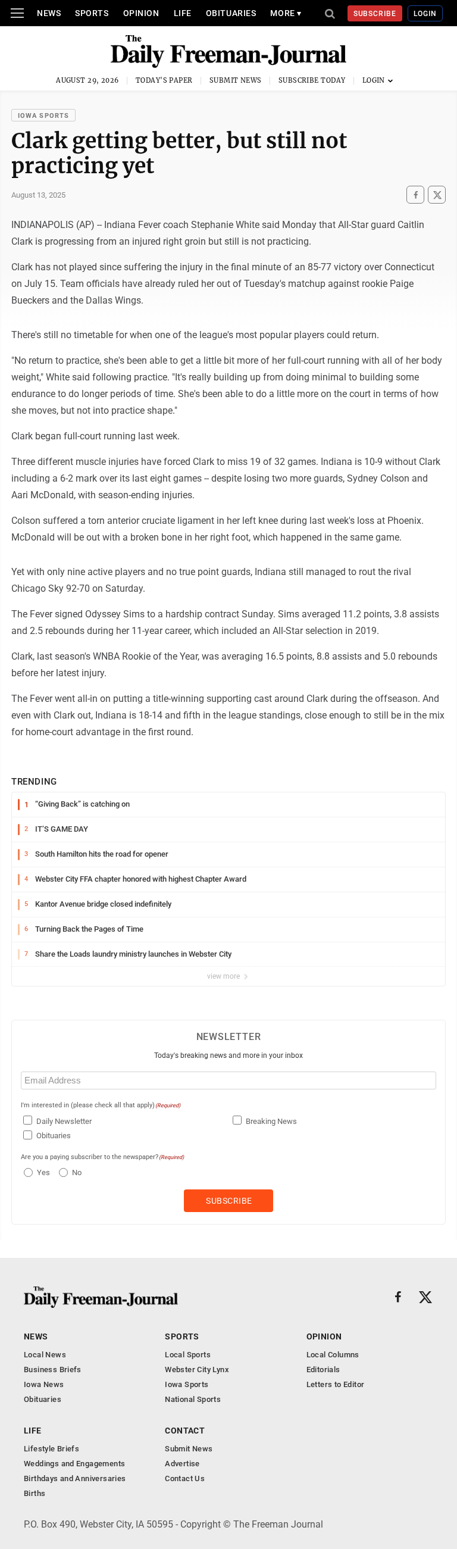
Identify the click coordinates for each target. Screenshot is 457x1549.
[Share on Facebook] (415, 195)
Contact (185, 1430)
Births (34, 1493)
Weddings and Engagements (74, 1463)
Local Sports (188, 1354)
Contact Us (185, 1478)
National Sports (193, 1399)
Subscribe (375, 14)
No (77, 1172)
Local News (45, 1354)
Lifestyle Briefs (51, 1448)
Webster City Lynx (197, 1369)
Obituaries (231, 13)
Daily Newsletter (64, 1121)
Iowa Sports (43, 116)
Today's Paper (164, 80)
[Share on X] (437, 195)
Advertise (182, 1463)
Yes (42, 1172)
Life (183, 13)
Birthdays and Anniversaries (75, 1478)
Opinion (141, 13)
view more (224, 976)
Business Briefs (53, 1369)
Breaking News (271, 1121)
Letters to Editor (335, 1384)
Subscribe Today (312, 80)
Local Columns (332, 1354)
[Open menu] (17, 13)
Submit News (235, 80)
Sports (91, 13)
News (49, 13)
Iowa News (44, 1384)
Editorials (323, 1369)
